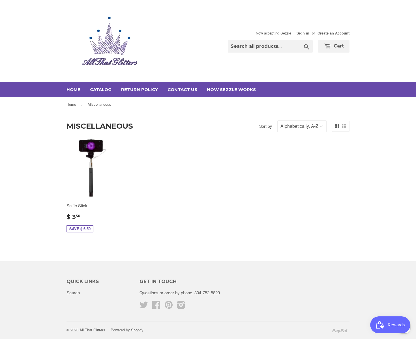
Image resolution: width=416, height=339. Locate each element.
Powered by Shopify (127, 329)
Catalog (100, 89)
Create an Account (333, 33)
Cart (338, 46)
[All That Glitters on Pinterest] (168, 306)
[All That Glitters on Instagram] (181, 306)
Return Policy (139, 89)
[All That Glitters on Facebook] (156, 306)
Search (73, 292)
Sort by (265, 126)
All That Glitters (92, 329)
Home (73, 89)
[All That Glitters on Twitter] (144, 306)
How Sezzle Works (231, 89)
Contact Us (182, 89)
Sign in (303, 33)
